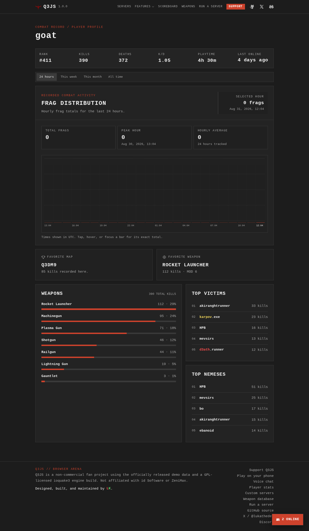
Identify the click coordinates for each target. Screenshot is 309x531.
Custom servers (259, 493)
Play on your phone (255, 476)
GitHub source (260, 510)
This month (93, 77)
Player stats (261, 487)
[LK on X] (261, 6)
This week (69, 77)
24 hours (46, 77)
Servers (124, 6)
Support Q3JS (261, 470)
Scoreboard (168, 6)
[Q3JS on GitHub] (252, 6)
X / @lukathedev (258, 516)
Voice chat (263, 481)
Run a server (211, 6)
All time (115, 77)
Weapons (188, 6)
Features (142, 6)
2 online (290, 519)
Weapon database (258, 499)
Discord (266, 522)
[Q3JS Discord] (271, 6)
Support (235, 6)
